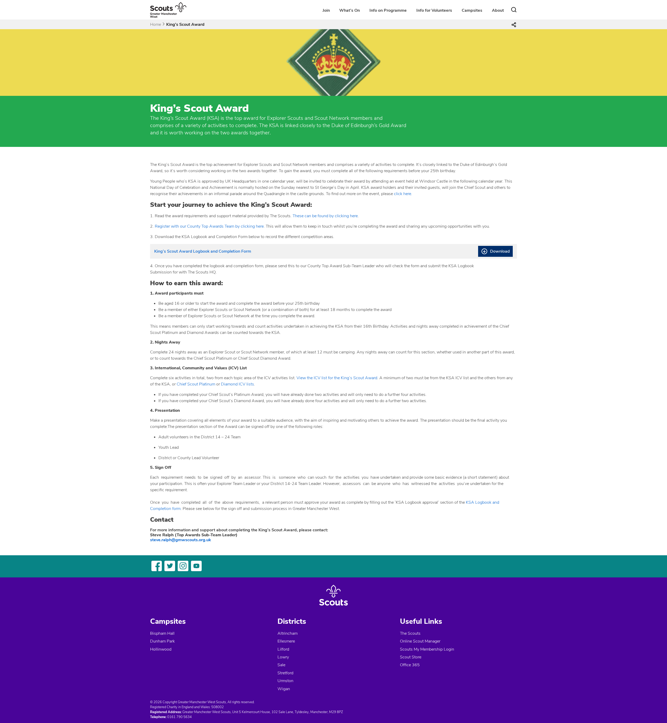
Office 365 (410, 665)
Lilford (283, 649)
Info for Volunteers (434, 10)
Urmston (285, 681)
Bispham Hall (162, 633)
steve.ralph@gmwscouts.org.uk (180, 540)
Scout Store (410, 657)
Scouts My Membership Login (427, 649)
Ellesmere (286, 641)
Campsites (472, 10)
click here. (403, 194)
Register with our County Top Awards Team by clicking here (209, 226)
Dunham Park (162, 641)
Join (326, 10)
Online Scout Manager (420, 641)
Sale (281, 665)
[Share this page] (513, 24)
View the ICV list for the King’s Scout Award (337, 378)
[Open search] (514, 10)
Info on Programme (388, 10)
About (498, 10)
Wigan (283, 689)
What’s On (349, 10)
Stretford (285, 673)
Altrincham (287, 633)
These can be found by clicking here (325, 216)
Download (500, 251)
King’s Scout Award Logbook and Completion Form (202, 251)
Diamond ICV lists (237, 384)
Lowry (283, 657)
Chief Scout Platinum (196, 384)
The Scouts (410, 633)
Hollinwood (160, 649)
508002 (217, 707)
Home (155, 24)
